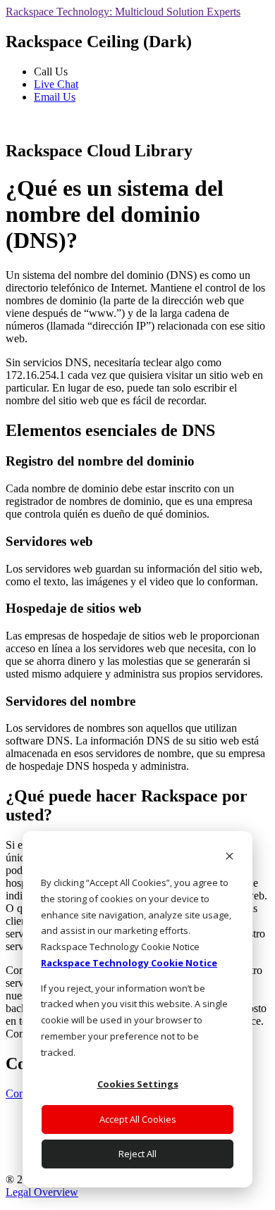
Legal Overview (42, 1192)
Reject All (137, 1153)
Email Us (54, 97)
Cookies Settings (137, 1084)
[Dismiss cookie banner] (229, 857)
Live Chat (56, 84)
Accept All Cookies (137, 1119)
